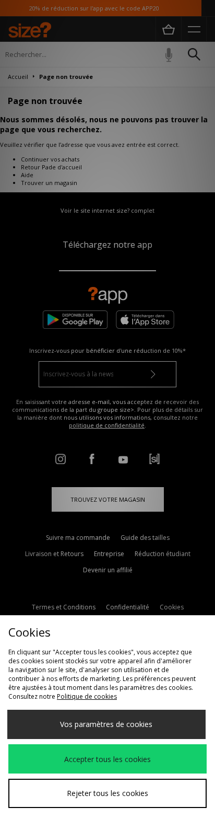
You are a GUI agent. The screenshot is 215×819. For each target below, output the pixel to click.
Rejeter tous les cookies (107, 793)
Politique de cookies (87, 696)
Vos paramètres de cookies (106, 724)
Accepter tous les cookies (107, 759)
